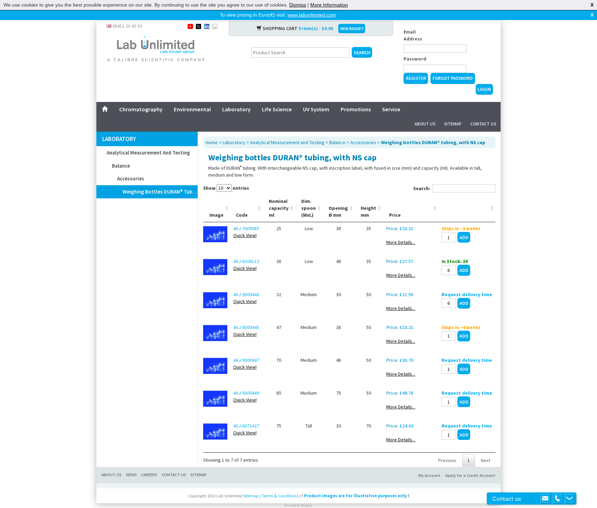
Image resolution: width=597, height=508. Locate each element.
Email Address (413, 35)
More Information (329, 5)
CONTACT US (174, 474)
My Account (429, 475)
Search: (421, 188)
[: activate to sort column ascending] (466, 208)
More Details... (400, 242)
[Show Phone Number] (557, 499)
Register (416, 78)
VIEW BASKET (352, 28)
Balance (121, 165)
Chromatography (140, 109)
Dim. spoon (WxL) (308, 208)
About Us (425, 123)
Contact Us (483, 123)
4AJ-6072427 (246, 426)
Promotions (356, 109)
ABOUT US (112, 474)
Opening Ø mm (338, 211)
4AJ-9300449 (246, 393)
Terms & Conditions (280, 495)
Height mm (368, 211)
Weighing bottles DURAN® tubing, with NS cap (160, 191)
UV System (316, 109)
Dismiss (297, 5)
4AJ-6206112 (246, 261)
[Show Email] (545, 499)
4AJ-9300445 (246, 327)
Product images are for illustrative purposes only (355, 495)
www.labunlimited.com (311, 15)
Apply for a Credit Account (470, 475)
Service (391, 109)
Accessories (130, 178)
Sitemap (453, 123)
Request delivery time (467, 294)
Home (212, 142)
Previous (447, 460)
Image (216, 215)
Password (415, 59)
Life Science (277, 109)
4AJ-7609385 (246, 228)
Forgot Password (453, 78)
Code (242, 215)
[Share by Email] (214, 26)
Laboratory (236, 109)
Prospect (306, 505)
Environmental (192, 109)
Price (395, 215)
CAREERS (149, 474)
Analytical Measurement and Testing (148, 152)
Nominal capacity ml (278, 208)
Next (485, 460)
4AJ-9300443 (246, 294)
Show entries (226, 188)
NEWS (131, 474)
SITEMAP (198, 474)
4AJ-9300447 (246, 360)
